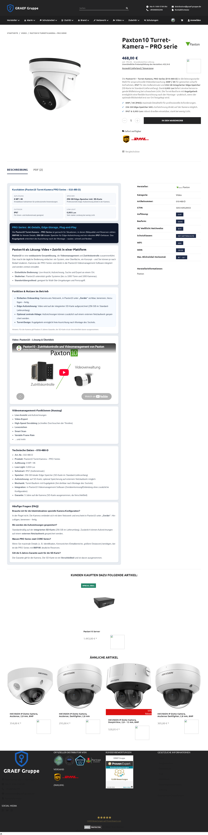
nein (179, 243)
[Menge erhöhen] (137, 120)
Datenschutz (165, 768)
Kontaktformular (182, 9)
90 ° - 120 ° (181, 257)
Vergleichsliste (166, 763)
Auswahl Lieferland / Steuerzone (138, 68)
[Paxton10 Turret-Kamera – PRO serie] (54, 84)
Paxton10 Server (91, 631)
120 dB (180, 250)
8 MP (180, 214)
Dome (180, 221)
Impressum (164, 779)
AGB (161, 773)
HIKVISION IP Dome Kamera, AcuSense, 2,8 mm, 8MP (24, 715)
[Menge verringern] (124, 120)
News (161, 758)
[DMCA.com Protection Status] (93, 827)
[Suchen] (127, 8)
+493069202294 (156, 9)
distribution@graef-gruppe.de (188, 6)
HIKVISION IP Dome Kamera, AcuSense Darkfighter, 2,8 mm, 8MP (175, 715)
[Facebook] (3, 810)
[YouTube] (7, 810)
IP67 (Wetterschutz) (186, 236)
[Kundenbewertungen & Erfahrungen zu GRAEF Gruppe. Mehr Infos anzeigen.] (119, 771)
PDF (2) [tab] (38, 169)
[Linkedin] (11, 810)
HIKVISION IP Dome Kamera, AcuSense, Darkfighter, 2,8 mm (74, 715)
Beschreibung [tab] (17, 169)
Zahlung (163, 789)
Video (179, 195)
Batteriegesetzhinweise (170, 784)
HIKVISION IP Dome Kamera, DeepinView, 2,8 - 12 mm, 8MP (123, 721)
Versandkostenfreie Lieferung (144, 62)
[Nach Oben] (1, 833)
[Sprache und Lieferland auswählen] (172, 20)
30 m (179, 229)
